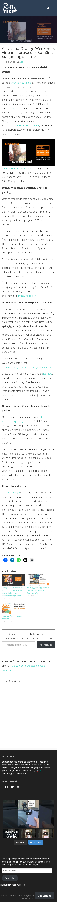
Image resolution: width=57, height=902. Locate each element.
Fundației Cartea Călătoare (25, 125)
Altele (22, 61)
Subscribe (10, 878)
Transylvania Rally (27, 295)
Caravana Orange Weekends (17, 168)
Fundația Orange (11, 492)
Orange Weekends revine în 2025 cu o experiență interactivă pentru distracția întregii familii (12, 591)
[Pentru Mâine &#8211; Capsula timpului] (13, 608)
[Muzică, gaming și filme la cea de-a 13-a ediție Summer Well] (38, 580)
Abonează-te (46, 644)
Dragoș (32, 898)
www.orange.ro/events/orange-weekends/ (28, 367)
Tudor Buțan (12, 108)
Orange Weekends (21, 82)
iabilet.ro (47, 373)
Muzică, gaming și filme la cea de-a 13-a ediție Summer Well (38, 590)
